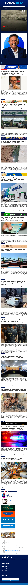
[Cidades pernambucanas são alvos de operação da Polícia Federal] (23, 322)
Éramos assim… (6, 27)
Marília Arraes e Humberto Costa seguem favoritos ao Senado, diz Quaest (11, 550)
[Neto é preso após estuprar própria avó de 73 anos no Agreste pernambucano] (23, 429)
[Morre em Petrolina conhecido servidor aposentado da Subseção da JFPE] (23, 74)
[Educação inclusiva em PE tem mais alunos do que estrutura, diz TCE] (14, 470)
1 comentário (19, 286)
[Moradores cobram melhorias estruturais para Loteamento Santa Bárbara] (14, 153)
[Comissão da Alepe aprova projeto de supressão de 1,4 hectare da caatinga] (14, 368)
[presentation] (22, 11)
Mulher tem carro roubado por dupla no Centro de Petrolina (10, 553)
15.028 (13, 491)
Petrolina (4, 26)
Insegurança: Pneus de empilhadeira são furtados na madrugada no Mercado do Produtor (12, 547)
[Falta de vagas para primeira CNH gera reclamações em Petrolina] (23, 220)
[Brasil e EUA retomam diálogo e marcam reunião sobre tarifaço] (14, 260)
